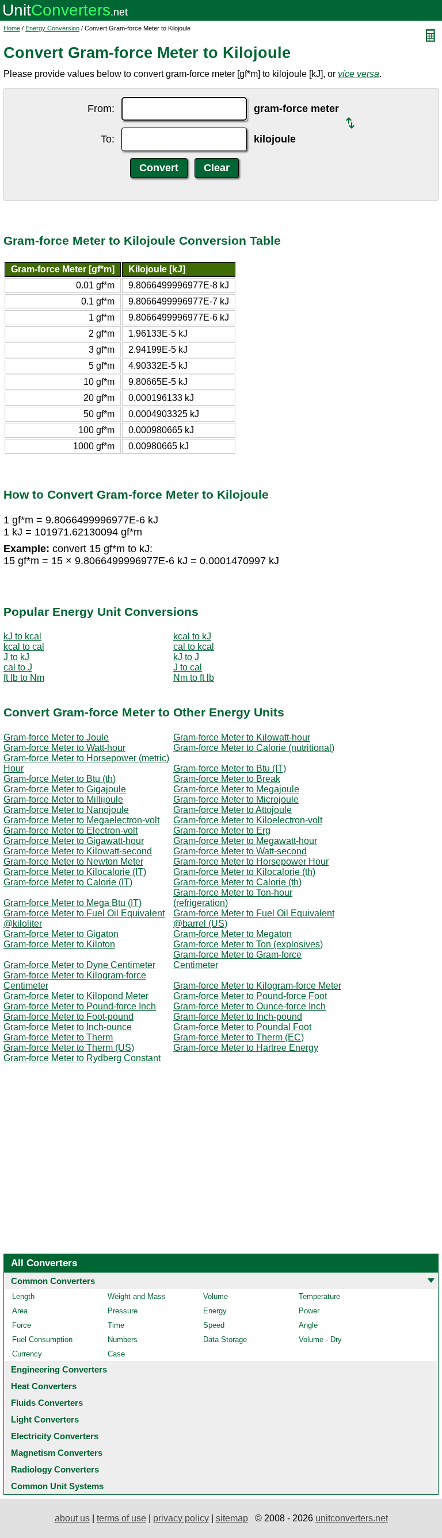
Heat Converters (44, 1386)
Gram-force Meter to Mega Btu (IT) (72, 903)
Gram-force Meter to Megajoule (236, 789)
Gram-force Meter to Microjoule (236, 799)
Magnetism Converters (56, 1453)
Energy (215, 1310)
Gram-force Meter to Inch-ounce (67, 1027)
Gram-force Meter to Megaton (232, 934)
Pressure (123, 1310)
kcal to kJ (192, 636)
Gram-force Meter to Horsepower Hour (251, 861)
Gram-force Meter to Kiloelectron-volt (247, 820)
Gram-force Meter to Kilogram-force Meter (257, 985)
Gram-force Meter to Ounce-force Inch (249, 1006)
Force (21, 1325)
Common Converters (53, 1281)
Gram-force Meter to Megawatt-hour (245, 841)
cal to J (17, 667)
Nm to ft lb (193, 678)
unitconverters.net (351, 1518)
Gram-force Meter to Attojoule (232, 810)
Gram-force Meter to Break (226, 779)
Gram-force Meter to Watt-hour (64, 748)
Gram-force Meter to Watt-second (240, 851)
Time (116, 1325)
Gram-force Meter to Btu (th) (59, 779)
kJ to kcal (22, 636)
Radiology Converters (55, 1469)
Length (23, 1296)
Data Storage (225, 1339)
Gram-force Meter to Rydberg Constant (82, 1058)
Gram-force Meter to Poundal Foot (242, 1027)
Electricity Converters (54, 1436)
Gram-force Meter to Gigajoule (64, 789)
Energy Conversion (52, 28)
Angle (308, 1325)
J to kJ (16, 657)
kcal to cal (23, 647)
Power (309, 1310)
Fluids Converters (47, 1403)
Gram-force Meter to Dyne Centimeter (79, 965)
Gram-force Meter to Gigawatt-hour (73, 841)
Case (116, 1354)
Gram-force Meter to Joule (56, 737)
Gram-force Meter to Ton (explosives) (248, 944)
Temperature (319, 1296)
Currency (27, 1354)
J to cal (187, 667)
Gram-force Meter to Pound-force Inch (79, 1006)
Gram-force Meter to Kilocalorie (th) (244, 872)
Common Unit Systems (57, 1486)
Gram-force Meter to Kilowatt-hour (241, 737)
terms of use (121, 1518)
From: (101, 108)
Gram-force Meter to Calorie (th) (237, 882)
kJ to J (186, 657)
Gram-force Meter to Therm (58, 1037)
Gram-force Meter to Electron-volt (70, 830)
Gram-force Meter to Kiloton (59, 944)
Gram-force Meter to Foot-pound (68, 1017)
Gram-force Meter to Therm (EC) (238, 1037)
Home (11, 28)
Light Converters (45, 1419)
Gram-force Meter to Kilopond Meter (75, 996)
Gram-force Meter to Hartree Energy (245, 1048)
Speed (213, 1325)
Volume (215, 1296)
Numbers (123, 1339)
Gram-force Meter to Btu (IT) (229, 768)
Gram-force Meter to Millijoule (63, 799)
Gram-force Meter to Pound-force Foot (250, 996)
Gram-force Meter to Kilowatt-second (77, 851)
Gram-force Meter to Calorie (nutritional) (253, 748)
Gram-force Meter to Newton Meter (73, 861)
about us (72, 1518)
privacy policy (181, 1518)
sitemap (232, 1518)
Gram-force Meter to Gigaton (61, 934)
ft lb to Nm (23, 678)
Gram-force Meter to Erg (221, 830)
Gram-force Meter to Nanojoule (66, 810)
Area (20, 1310)
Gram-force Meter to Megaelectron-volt (81, 820)
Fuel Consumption (42, 1339)
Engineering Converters (59, 1369)
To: (108, 139)
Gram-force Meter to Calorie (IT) (67, 882)
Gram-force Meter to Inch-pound (237, 1017)
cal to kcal (193, 647)
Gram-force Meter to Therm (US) (68, 1048)
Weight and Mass (137, 1296)
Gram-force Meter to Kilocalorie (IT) (74, 872)
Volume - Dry (320, 1339)
